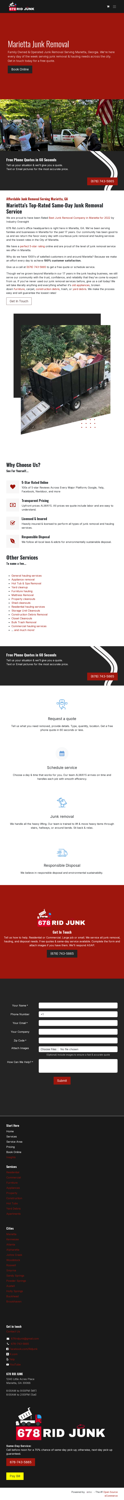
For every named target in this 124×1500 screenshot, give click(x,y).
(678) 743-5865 (102, 181)
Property (11, 1193)
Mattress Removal (22, 595)
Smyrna (11, 1270)
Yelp (12, 1359)
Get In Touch (19, 301)
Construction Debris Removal (29, 614)
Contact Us (13, 1331)
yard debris (79, 289)
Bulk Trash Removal (23, 622)
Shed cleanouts (21, 602)
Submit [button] (62, 1081)
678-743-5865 (20, 1343)
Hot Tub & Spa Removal (26, 583)
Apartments (13, 1213)
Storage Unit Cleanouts (25, 610)
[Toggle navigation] (114, 6)
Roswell (11, 1265)
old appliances (81, 285)
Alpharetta (12, 1249)
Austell (10, 1286)
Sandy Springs (15, 1275)
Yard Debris (13, 1208)
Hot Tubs (12, 1203)
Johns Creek (14, 1254)
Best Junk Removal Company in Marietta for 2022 (79, 217)
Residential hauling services (28, 606)
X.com (13, 1354)
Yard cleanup (19, 587)
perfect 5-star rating (32, 246)
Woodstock (13, 1260)
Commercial (13, 1177)
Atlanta (10, 1244)
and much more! (24, 630)
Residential (12, 1172)
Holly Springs (14, 1291)
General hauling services (26, 575)
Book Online (20, 69)
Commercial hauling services (28, 626)
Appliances (13, 1187)
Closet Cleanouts (21, 618)
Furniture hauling (21, 591)
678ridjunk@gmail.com (25, 1338)
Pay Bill (15, 1476)
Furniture (12, 1182)
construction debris (48, 289)
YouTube (15, 1364)
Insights (11, 1157)
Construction (14, 1198)
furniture (19, 289)
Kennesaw (12, 1239)
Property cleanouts (23, 599)
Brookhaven (13, 1301)
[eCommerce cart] (108, 6)
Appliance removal (23, 579)
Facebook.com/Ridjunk (23, 1349)
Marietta (11, 1234)
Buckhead (12, 1296)
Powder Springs (16, 1280)
